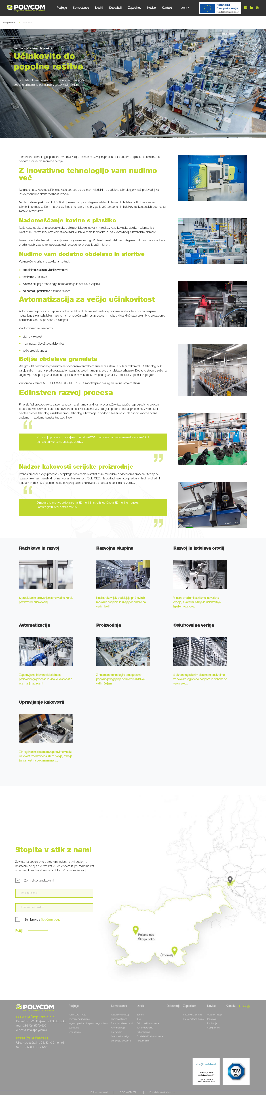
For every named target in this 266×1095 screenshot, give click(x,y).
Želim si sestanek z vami (39, 881)
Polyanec (211, 1019)
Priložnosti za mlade (192, 1015)
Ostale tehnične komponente (150, 1037)
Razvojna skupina (119, 1019)
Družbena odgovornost (79, 1019)
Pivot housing (143, 1041)
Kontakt (167, 8)
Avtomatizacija (118, 1028)
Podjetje (62, 8)
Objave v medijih (214, 1015)
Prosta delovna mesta (193, 1019)
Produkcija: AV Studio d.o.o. (162, 1092)
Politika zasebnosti (99, 1092)
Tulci (139, 1019)
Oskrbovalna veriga (120, 1037)
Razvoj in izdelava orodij (122, 1024)
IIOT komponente (145, 1028)
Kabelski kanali (143, 1032)
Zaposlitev (134, 8)
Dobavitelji (115, 8)
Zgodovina (74, 1028)
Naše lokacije (75, 1032)
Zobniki (140, 1015)
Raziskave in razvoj (120, 1015)
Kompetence (81, 8)
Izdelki (99, 8)
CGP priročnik (213, 1028)
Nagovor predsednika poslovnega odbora (88, 1024)
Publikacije (212, 1024)
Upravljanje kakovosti (121, 1041)
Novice (151, 8)
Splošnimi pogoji (51, 920)
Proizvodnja (116, 1032)
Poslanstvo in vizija (77, 1015)
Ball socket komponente (148, 1024)
